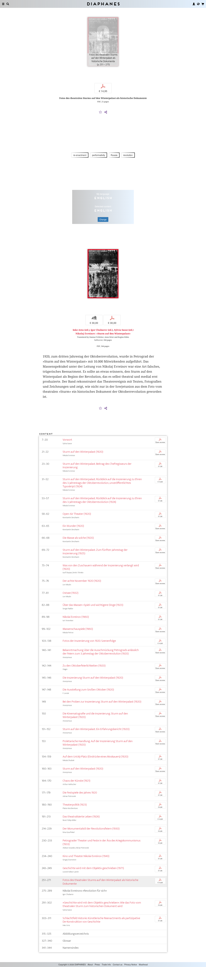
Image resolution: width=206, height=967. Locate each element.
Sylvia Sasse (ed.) (123, 330)
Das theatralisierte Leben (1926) (81, 816)
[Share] (106, 112)
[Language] (198, 4)
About (90, 964)
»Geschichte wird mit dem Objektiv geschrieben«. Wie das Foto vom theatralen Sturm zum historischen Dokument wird (102, 904)
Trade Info (106, 964)
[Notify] (100, 112)
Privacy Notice (130, 964)
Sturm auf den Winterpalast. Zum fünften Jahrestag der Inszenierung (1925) (95, 551)
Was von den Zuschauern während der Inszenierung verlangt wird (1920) (101, 567)
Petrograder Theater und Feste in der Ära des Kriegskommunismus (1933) (101, 842)
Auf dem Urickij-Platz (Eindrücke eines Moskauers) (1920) (95, 756)
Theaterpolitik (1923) (75, 804)
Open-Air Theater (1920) (77, 513)
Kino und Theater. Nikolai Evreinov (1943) (86, 856)
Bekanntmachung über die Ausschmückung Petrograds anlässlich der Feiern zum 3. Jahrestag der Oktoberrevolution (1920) (101, 652)
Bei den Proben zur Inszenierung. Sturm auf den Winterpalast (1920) (102, 701)
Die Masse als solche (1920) (78, 537)
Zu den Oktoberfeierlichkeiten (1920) (84, 665)
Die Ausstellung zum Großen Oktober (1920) (88, 689)
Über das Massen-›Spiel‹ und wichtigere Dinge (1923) (93, 604)
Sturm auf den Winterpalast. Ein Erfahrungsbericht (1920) (96, 729)
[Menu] (3, 4)
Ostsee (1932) (70, 592)
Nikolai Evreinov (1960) (76, 616)
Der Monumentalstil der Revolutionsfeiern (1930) (91, 828)
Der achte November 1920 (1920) (82, 580)
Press (97, 964)
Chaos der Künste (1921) (76, 780)
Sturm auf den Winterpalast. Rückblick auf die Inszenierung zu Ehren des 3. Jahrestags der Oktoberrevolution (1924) (102, 500)
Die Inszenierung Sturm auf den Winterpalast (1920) (93, 677)
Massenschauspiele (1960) (78, 628)
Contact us (117, 964)
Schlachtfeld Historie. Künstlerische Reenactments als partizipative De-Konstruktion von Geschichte (101, 920)
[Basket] (203, 4)
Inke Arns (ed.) (81, 330)
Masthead (143, 964)
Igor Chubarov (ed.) (102, 330)
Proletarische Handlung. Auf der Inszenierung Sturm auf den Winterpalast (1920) (98, 743)
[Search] (7, 4)
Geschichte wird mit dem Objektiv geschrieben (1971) (93, 868)
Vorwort (67, 439)
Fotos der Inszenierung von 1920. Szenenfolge (89, 640)
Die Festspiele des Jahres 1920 (80, 792)
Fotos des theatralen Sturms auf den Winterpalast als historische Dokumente (100, 882)
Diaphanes (103, 4)
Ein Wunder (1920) (73, 525)
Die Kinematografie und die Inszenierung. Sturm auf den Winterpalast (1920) (95, 715)
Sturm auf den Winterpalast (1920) (83, 451)
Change (103, 219)
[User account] (194, 4)
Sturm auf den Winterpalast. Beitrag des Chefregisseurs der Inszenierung (97, 465)
